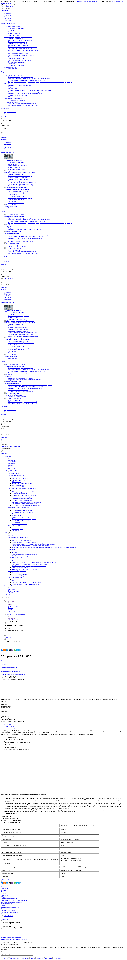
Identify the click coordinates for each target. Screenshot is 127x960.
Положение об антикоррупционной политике (15, 939)
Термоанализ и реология (16, 65)
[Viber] (12, 650)
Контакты (7, 18)
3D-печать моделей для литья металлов (20, 97)
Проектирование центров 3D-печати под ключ (23, 105)
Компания (4, 10)
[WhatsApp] (15, 650)
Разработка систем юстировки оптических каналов (24, 87)
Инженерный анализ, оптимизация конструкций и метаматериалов (29, 78)
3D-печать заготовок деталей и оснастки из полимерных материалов (30, 90)
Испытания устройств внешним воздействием (23, 50)
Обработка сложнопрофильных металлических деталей (25, 92)
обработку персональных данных (87, 1)
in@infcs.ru (7, 637)
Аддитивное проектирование (14, 75)
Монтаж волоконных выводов (17, 42)
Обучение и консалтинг (12, 102)
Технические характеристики (13, 728)
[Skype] (17, 650)
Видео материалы (10, 112)
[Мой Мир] (7, 650)
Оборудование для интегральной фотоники (18, 37)
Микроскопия (12, 57)
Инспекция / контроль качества (18, 45)
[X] (10, 650)
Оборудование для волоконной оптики (20, 48)
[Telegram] (5, 128)
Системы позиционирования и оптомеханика (22, 47)
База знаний (5, 109)
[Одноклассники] (4, 650)
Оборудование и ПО (8, 23)
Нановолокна (12, 68)
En (1, 280)
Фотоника (7, 83)
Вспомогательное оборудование (18, 32)
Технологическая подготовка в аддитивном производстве (26, 80)
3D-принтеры (12, 30)
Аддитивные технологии (12, 27)
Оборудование (5, 897)
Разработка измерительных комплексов (20, 85)
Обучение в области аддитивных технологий (22, 103)
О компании (8, 13)
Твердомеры (12, 63)
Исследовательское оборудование (15, 52)
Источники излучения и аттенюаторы (20, 40)
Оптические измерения (15, 38)
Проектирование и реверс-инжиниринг (20, 77)
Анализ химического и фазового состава (21, 55)
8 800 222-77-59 (8, 7)
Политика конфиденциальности (11, 937)
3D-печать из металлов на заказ (18, 95)
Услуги (3, 72)
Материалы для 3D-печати (16, 35)
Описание (7, 724)
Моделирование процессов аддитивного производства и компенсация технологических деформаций (40, 82)
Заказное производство (12, 88)
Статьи (6, 113)
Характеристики (9, 726)
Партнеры (7, 15)
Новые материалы (10, 67)
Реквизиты (7, 20)
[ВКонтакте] (2, 650)
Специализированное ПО (16, 28)
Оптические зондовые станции (18, 43)
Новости (4, 117)
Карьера (7, 17)
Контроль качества (14, 33)
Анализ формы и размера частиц (18, 53)
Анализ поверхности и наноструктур (20, 60)
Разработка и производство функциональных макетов (25, 93)
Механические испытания (16, 62)
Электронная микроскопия (16, 58)
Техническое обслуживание (13, 98)
